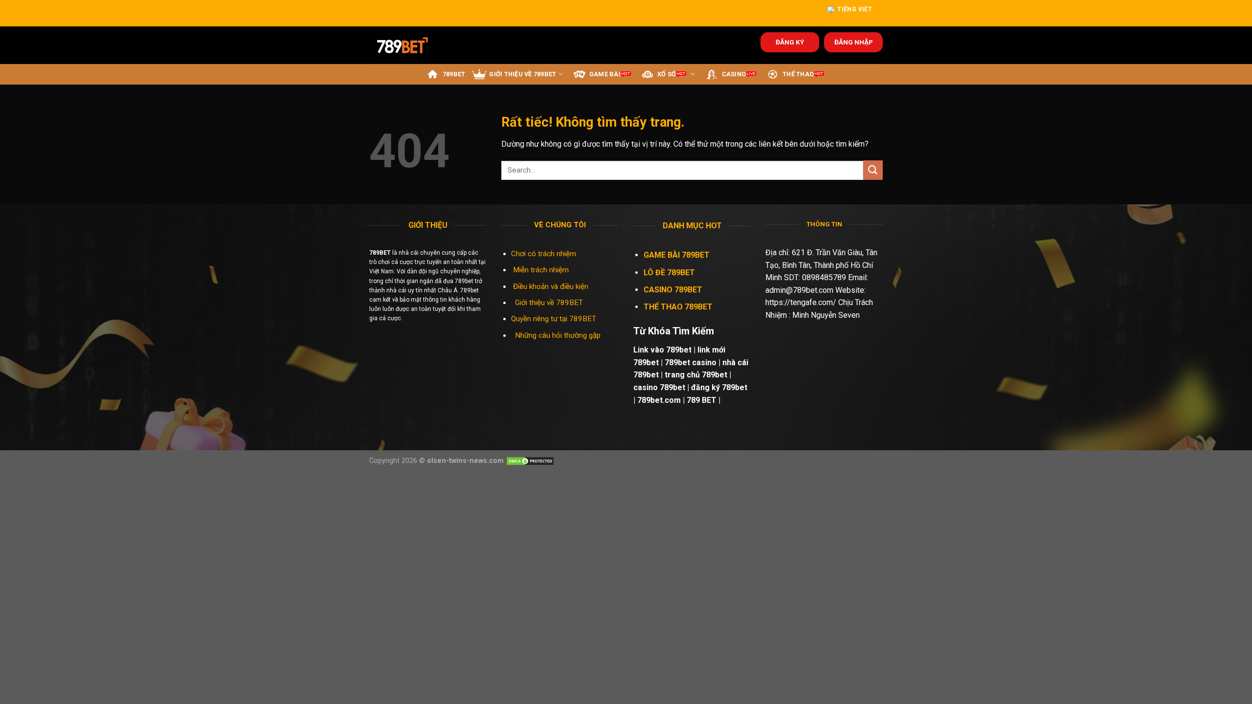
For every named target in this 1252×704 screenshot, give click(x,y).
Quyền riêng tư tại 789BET (553, 318)
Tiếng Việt (854, 9)
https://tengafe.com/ (800, 302)
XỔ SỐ (666, 74)
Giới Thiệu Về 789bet (522, 74)
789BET (454, 74)
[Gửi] (873, 169)
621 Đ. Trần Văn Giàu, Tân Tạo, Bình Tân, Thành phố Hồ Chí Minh (821, 265)
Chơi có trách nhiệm (543, 253)
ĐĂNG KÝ (790, 42)
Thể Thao (798, 74)
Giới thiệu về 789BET (549, 302)
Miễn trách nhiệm (542, 269)
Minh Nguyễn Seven (826, 315)
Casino (734, 74)
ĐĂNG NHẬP (853, 42)
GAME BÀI (605, 74)
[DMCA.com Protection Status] (530, 461)
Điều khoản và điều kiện (550, 286)
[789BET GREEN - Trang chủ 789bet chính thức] (409, 45)
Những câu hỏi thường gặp (558, 335)
